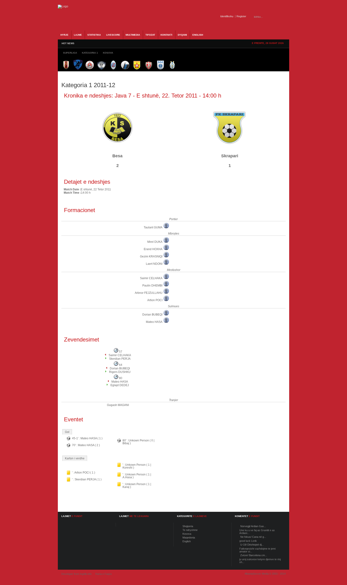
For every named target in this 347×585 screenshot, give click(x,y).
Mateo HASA (154, 322)
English (186, 541)
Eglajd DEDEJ (119, 385)
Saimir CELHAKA (151, 278)
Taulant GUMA (153, 227)
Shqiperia (187, 526)
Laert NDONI (154, 263)
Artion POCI (154, 300)
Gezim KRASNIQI (151, 256)
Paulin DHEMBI (152, 285)
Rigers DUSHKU (120, 372)
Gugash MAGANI (118, 405)
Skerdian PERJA (120, 358)
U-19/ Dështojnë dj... (252, 544)
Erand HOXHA (153, 249)
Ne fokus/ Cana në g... (253, 536)
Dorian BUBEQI (152, 314)
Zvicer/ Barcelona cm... (253, 555)
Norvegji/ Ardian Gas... (253, 526)
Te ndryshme (190, 530)
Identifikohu (226, 16)
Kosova (186, 533)
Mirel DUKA (154, 241)
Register (241, 16)
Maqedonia (188, 537)
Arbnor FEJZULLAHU (148, 293)
